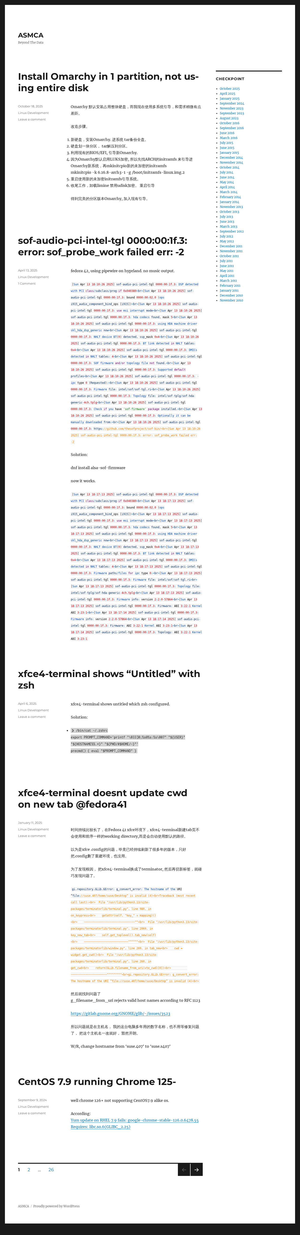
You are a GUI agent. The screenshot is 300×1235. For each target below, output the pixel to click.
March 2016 (229, 138)
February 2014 (230, 197)
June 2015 (227, 148)
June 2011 (227, 266)
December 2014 (231, 158)
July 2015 (226, 143)
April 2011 (227, 276)
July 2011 (226, 261)
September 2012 (232, 231)
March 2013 (228, 227)
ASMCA (30, 35)
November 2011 (231, 251)
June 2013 (227, 222)
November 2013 (231, 207)
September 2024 (232, 103)
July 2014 (226, 172)
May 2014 (227, 182)
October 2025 (230, 89)
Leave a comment (32, 119)
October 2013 (229, 212)
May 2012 (227, 241)
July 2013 (226, 217)
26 (52, 1169)
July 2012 (226, 236)
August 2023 (229, 118)
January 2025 (230, 99)
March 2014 (228, 192)
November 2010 (231, 300)
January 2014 (229, 202)
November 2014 (231, 163)
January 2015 (229, 153)
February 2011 (230, 286)
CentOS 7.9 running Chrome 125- (97, 1081)
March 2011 (228, 281)
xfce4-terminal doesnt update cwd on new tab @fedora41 (103, 798)
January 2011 (229, 291)
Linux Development (33, 113)
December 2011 (231, 246)
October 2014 (229, 167)
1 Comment (27, 283)
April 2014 (227, 187)
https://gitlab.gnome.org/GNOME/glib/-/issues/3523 (120, 1013)
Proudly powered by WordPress (56, 1206)
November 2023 (231, 108)
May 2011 (226, 271)
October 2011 (229, 256)
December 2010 (231, 295)
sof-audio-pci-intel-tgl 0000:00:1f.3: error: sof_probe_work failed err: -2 (102, 246)
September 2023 (232, 113)
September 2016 (232, 128)
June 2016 (227, 133)
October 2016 (230, 123)
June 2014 (227, 177)
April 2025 (227, 94)
